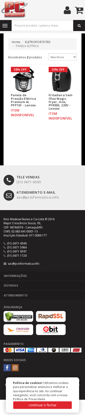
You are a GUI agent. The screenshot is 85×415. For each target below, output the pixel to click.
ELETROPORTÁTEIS (38, 42)
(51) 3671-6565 (29, 179)
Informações (15, 275)
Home (16, 42)
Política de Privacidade (29, 399)
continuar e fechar (42, 405)
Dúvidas (11, 285)
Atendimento (16, 295)
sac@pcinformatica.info (38, 195)
